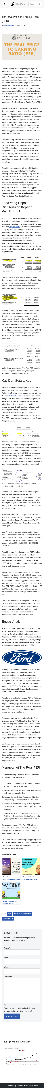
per (9, 914)
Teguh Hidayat (14, 227)
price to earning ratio (22, 914)
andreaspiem (9, 26)
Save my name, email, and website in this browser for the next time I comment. (20, 1009)
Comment (8, 976)
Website (7, 967)
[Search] (39, 4)
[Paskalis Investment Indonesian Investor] (18, 4)
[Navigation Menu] (4, 4)
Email (7, 957)
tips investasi (8, 918)
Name (7, 948)
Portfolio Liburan (15, 396)
